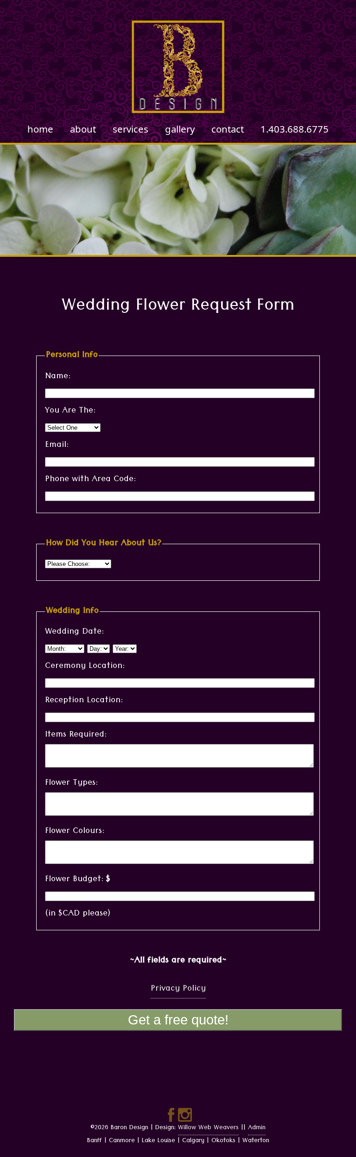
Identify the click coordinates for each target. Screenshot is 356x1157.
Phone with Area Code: (90, 480)
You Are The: (70, 411)
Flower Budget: (77, 880)
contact (227, 129)
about (83, 129)
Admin (257, 1128)
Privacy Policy (178, 989)
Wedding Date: (74, 632)
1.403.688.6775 (295, 129)
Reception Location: (84, 701)
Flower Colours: (74, 831)
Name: (57, 377)
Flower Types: (71, 783)
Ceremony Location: (85, 666)
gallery (180, 129)
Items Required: (76, 735)
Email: (57, 445)
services (130, 129)
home (40, 129)
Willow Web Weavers (208, 1128)
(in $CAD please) (77, 914)
